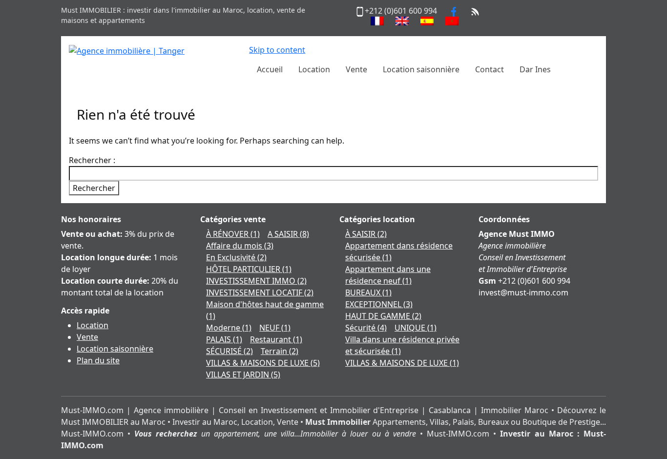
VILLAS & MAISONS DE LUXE (263, 362)
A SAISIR (288, 234)
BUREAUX (368, 292)
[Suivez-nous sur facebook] (454, 10)
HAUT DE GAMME (383, 316)
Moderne (228, 327)
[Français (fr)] (377, 21)
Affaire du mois (239, 245)
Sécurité (366, 327)
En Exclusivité (236, 257)
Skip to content (277, 49)
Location (92, 325)
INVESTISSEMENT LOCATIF (259, 292)
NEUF (275, 327)
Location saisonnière (115, 348)
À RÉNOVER (233, 234)
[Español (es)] (427, 21)
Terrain (279, 351)
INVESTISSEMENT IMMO (256, 280)
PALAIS (224, 339)
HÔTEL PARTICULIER (249, 269)
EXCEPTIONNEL (379, 304)
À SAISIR (366, 234)
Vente (87, 337)
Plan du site (98, 360)
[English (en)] (402, 21)
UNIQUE (416, 327)
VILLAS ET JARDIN (243, 374)
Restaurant (276, 339)
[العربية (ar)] (452, 21)
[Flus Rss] (475, 10)
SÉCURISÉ (229, 351)
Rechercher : (92, 160)
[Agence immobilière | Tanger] (127, 49)
